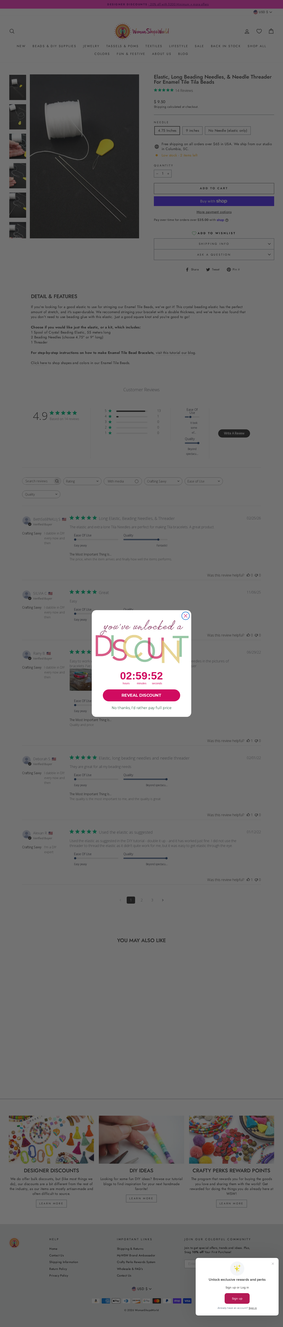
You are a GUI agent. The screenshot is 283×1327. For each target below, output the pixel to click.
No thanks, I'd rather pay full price (142, 708)
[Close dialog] (185, 616)
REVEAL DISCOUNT (141, 695)
